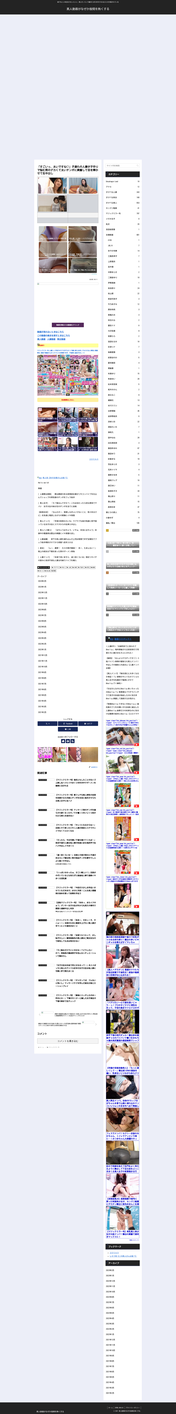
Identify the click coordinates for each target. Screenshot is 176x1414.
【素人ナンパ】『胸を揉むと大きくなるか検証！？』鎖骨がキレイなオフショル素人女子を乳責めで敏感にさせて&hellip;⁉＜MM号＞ (122, 678)
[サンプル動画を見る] (136, 744)
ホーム (110, 1407)
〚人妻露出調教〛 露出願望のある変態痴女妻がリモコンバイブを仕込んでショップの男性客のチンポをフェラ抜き (67, 495)
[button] (137, 165)
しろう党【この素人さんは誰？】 (123, 1256)
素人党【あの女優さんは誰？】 (55, 478)
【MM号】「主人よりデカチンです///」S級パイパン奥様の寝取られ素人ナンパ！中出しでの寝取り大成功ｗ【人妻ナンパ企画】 (122, 663)
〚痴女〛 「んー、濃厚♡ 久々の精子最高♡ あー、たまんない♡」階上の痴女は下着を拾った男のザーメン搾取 (67, 549)
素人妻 (48, 570)
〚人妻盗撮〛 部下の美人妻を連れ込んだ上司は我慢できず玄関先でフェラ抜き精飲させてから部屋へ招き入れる (67, 540)
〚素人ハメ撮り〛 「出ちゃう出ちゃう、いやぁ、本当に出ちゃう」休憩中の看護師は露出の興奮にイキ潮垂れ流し (67, 531)
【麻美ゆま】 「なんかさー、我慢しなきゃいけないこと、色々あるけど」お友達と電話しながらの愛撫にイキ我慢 (67, 513)
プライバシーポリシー (133, 1407)
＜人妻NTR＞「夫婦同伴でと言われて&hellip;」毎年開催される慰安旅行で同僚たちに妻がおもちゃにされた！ (122, 649)
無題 (40, 488)
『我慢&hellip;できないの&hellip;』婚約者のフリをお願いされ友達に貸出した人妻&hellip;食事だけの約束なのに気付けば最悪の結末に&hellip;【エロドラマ (122, 709)
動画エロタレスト (93, 452)
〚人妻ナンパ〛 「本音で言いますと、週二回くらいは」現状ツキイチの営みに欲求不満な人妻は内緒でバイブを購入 (67, 558)
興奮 (54, 570)
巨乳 (88, 567)
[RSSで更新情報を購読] (72, 741)
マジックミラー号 (44, 567)
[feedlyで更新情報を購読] (68, 741)
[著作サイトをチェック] (63, 741)
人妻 (69, 567)
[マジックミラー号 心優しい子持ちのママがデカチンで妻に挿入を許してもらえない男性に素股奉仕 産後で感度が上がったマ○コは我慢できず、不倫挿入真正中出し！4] (67, 375)
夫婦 (75, 567)
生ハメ (41, 570)
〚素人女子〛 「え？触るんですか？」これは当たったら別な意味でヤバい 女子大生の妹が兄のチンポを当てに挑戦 (67, 504)
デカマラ (55, 567)
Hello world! (43, 483)
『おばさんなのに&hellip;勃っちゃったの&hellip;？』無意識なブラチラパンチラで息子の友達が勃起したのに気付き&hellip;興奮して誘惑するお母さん (122, 693)
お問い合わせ (119, 1407)
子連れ (82, 567)
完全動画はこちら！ (67, 400)
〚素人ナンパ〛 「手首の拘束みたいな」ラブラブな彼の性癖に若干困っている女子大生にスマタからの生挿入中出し (67, 522)
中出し (63, 567)
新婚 (93, 567)
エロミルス (93, 459)
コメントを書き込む (67, 1041)
